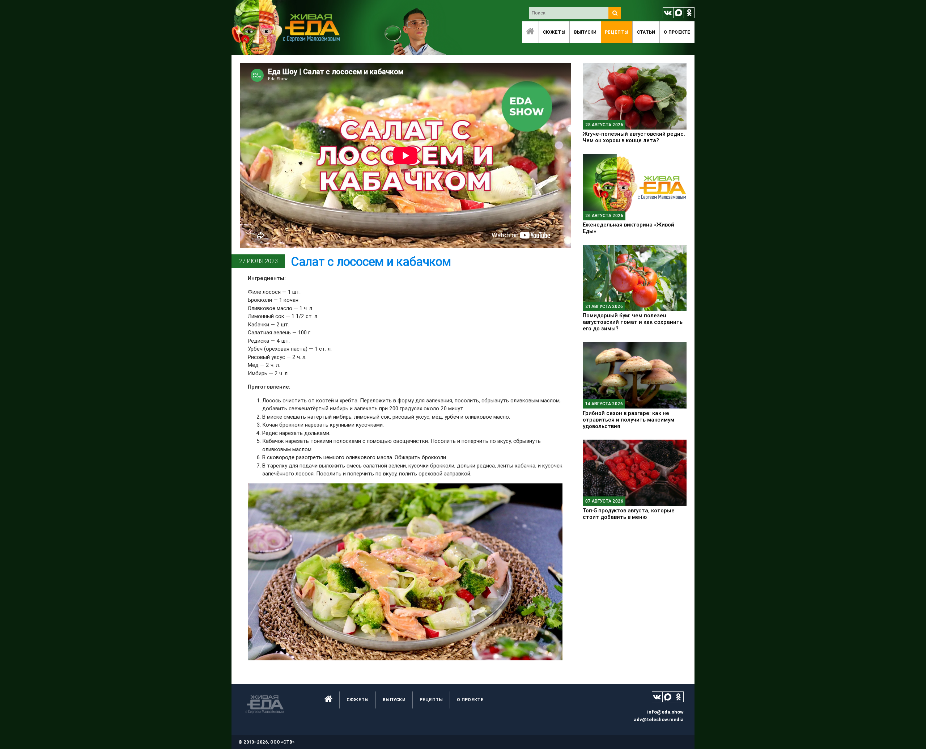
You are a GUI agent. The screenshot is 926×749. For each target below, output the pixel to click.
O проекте (677, 32)
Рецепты (616, 32)
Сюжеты (554, 32)
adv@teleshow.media (659, 719)
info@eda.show (665, 712)
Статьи (646, 32)
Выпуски (585, 32)
